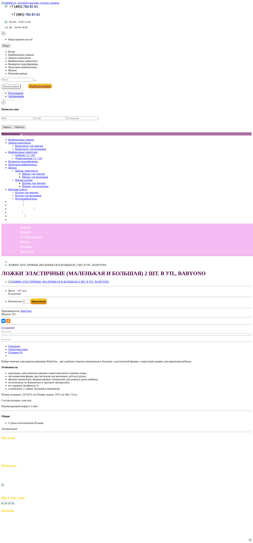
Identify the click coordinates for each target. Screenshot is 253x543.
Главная (13, 201)
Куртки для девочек (26, 192)
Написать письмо (40, 86)
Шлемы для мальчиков (35, 186)
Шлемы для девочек (34, 183)
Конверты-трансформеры (23, 161)
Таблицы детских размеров (19, 529)
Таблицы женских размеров (19, 525)
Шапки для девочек (33, 173)
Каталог (13, 205)
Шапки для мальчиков (35, 176)
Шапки (12, 167)
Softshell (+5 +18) (25, 155)
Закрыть (7, 127)
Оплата (13, 212)
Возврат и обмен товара (17, 518)
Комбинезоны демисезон (23, 152)
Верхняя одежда (17, 189)
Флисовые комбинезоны (22, 164)
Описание (14, 346)
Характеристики (18, 349)
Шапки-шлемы (24, 180)
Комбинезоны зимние (21, 139)
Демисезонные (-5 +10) (28, 158)
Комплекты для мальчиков (30, 149)
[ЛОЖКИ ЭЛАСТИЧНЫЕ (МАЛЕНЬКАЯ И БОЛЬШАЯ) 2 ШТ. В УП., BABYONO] (58, 281)
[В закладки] (6, 331)
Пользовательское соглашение (21, 522)
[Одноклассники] (8, 321)
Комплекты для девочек (29, 145)
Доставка (14, 216)
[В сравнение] (9, 331)
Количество (15, 301)
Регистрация (15, 93)
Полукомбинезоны (26, 198)
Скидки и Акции (13, 451)
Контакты (14, 219)
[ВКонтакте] (3, 321)
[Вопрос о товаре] (2, 331)
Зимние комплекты (19, 142)
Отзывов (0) (15, 352)
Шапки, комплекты (26, 170)
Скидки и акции (19, 208)
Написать (20, 127)
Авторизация (16, 96)
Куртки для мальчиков (28, 195)
